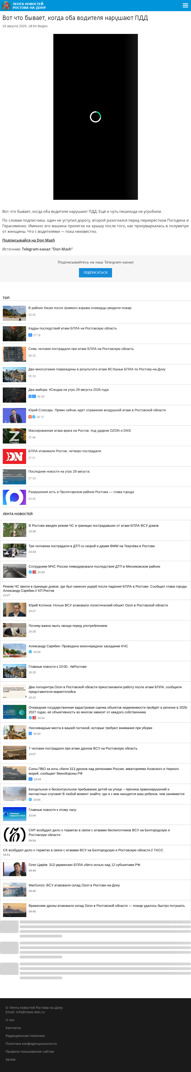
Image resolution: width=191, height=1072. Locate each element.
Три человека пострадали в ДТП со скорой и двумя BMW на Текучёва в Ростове (92, 546)
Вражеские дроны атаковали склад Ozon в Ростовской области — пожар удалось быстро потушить (107, 906)
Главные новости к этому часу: (53, 810)
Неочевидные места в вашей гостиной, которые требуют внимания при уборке (90, 728)
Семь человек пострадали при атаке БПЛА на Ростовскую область (81, 349)
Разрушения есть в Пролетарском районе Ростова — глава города (81, 492)
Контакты (13, 1028)
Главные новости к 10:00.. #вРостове (58, 666)
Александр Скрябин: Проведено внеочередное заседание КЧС (78, 646)
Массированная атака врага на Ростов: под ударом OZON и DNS (79, 430)
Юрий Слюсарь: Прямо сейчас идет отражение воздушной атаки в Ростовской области (97, 410)
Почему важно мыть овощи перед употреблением (68, 626)
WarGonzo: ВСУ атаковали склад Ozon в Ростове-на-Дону (74, 885)
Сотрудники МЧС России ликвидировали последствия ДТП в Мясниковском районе (94, 566)
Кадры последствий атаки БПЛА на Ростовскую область (72, 328)
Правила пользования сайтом (30, 1051)
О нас (10, 1020)
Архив (10, 1059)
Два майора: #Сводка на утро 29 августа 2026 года (68, 389)
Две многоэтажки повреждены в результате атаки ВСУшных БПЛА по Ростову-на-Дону (96, 369)
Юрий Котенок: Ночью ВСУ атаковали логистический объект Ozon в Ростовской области (98, 605)
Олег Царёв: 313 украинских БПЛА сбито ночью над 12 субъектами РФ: (85, 865)
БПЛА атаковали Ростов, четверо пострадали (64, 451)
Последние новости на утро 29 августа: (59, 471)
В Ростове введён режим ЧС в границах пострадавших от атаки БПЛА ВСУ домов (94, 525)
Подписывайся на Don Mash (28, 240)
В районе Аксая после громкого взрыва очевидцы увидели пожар (79, 308)
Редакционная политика (25, 1035)
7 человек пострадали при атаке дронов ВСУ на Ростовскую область (83, 748)
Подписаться (95, 273)
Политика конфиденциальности (31, 1043)
